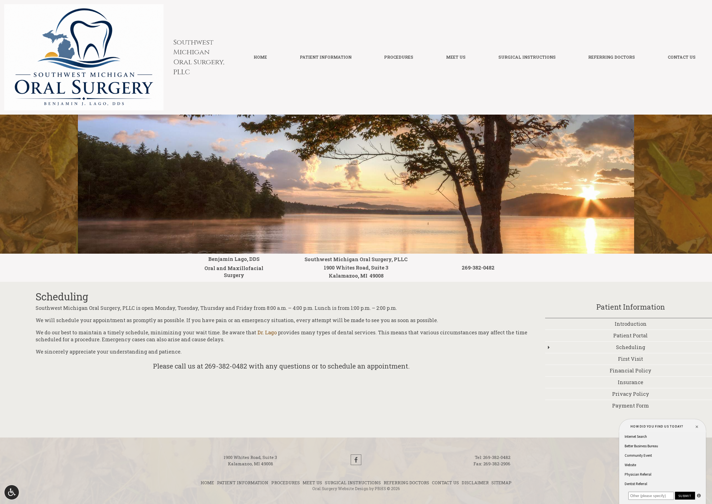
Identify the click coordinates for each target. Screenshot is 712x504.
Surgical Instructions (527, 57)
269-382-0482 (226, 366)
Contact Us (682, 57)
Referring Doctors (611, 57)
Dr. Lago (267, 332)
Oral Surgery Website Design (340, 488)
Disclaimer (475, 482)
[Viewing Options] (11, 492)
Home (260, 57)
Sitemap (501, 482)
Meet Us (456, 57)
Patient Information (326, 57)
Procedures (398, 57)
